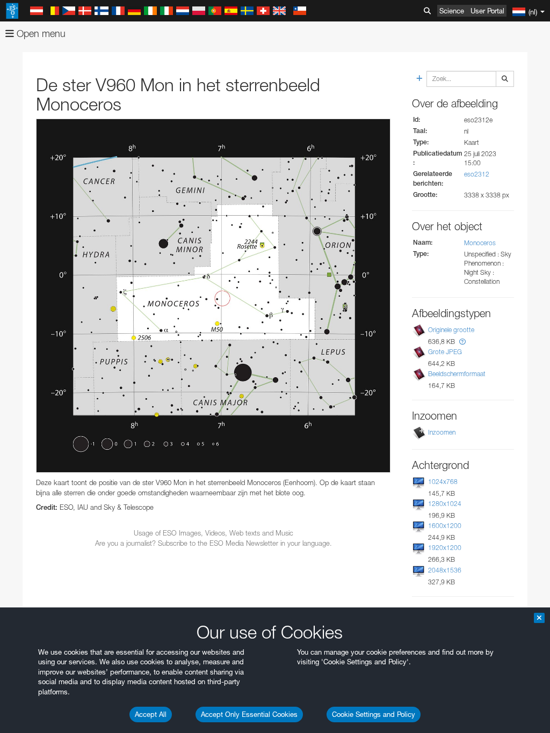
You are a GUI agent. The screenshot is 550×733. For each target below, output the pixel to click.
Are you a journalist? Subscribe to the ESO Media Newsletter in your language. (213, 543)
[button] (462, 342)
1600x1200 (444, 526)
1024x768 (443, 482)
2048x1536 (444, 570)
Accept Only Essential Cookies (249, 714)
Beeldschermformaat (457, 374)
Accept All (151, 714)
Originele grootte (451, 330)
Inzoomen (441, 432)
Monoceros (480, 243)
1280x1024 (444, 504)
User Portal (487, 10)
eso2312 (476, 174)
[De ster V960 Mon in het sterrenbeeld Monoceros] (213, 295)
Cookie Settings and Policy (373, 714)
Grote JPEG (445, 352)
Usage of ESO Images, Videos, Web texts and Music (213, 533)
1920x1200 (444, 548)
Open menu (40, 33)
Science (451, 10)
